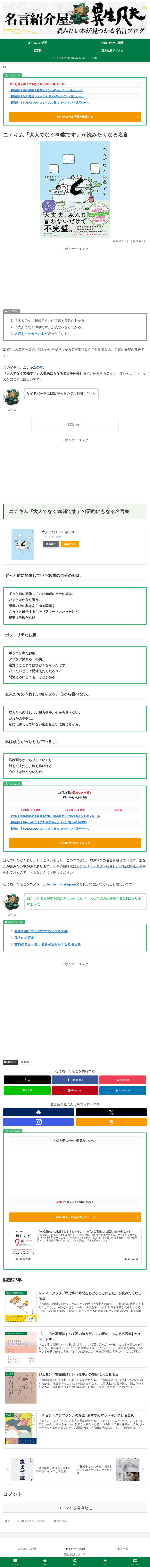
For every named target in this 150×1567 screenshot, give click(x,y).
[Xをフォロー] (111, 1112)
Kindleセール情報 (75, 1548)
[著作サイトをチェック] (38, 1112)
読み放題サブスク (75, 1554)
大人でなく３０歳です (58, 532)
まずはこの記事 (27, 1548)
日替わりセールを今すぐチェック (75, 1217)
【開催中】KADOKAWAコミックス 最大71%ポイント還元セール (49, 102)
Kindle (50, 544)
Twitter (51, 884)
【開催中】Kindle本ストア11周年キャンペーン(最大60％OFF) (48, 822)
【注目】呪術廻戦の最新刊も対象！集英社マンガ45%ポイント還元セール (55, 816)
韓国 (26, 1062)
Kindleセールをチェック (75, 842)
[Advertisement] (75, 279)
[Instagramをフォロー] (38, 1122)
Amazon (69, 544)
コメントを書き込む (75, 1508)
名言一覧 (122, 1548)
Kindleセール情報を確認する (75, 116)
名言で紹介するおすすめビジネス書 (41, 931)
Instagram (68, 884)
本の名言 (12, 1062)
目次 (71, 425)
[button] (138, 905)
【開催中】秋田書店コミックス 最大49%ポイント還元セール (47, 96)
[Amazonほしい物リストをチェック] (111, 1122)
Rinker (58, 537)
